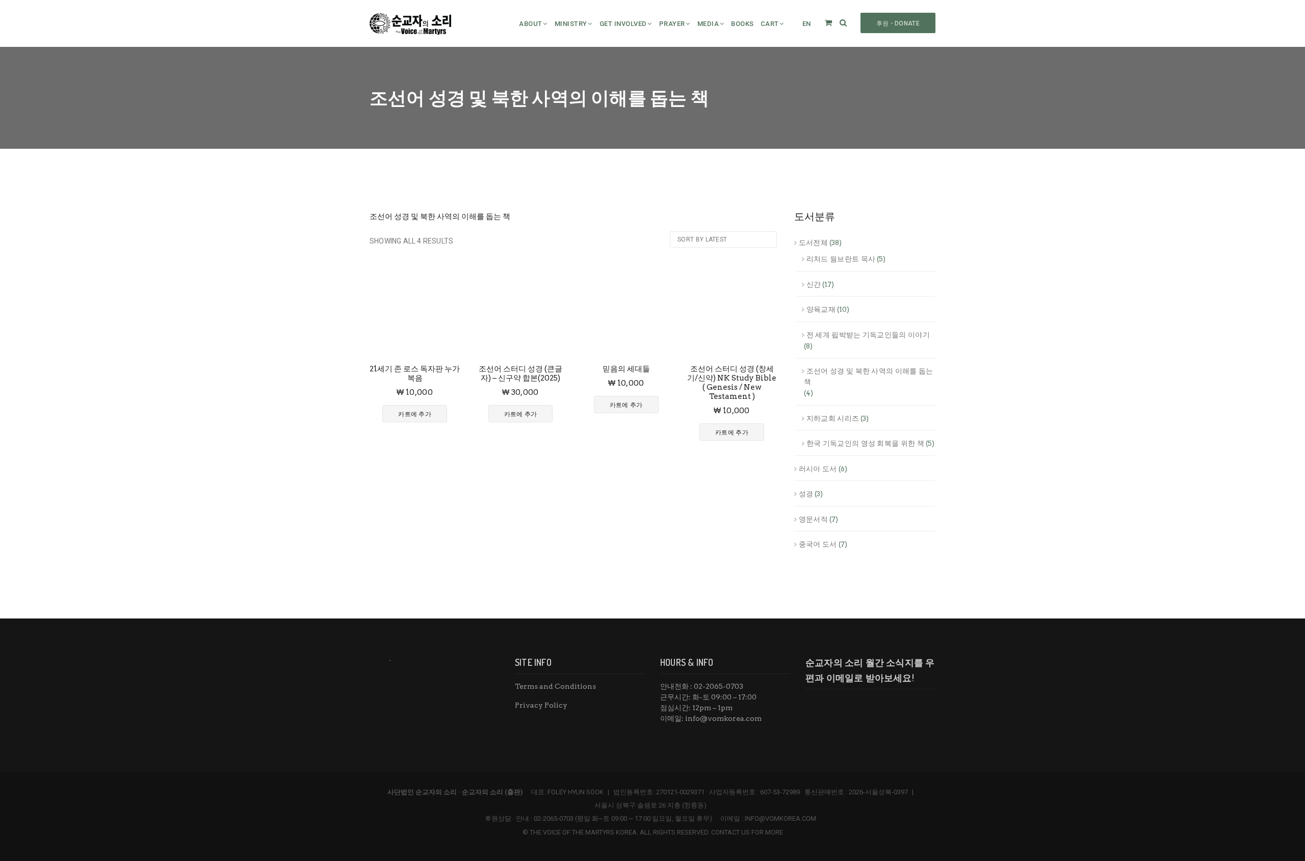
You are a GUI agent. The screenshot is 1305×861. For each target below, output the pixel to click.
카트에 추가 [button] (414, 414)
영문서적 (813, 519)
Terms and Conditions (555, 686)
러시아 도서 (818, 469)
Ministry (571, 24)
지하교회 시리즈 (832, 418)
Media (708, 24)
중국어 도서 (818, 544)
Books (742, 24)
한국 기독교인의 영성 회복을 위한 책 (865, 443)
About (530, 24)
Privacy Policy (541, 705)
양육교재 (821, 309)
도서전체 (813, 242)
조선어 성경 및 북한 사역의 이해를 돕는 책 (868, 376)
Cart (770, 24)
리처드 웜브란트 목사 (840, 259)
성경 (806, 494)
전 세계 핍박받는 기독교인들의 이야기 (868, 335)
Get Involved (623, 24)
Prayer (672, 24)
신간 (813, 284)
